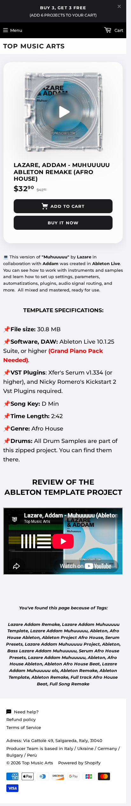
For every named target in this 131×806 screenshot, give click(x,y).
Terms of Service (23, 727)
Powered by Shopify (79, 762)
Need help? (26, 711)
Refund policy (21, 719)
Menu (16, 30)
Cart (118, 30)
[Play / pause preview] (63, 112)
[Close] (119, 6)
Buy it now (63, 222)
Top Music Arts (34, 46)
